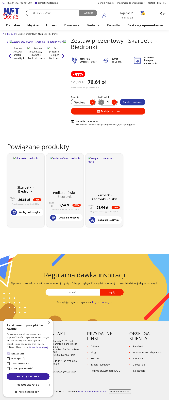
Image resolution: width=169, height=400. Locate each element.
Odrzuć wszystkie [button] (28, 384)
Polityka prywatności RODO (105, 370)
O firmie (95, 346)
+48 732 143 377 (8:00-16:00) (18, 2)
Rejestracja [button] (139, 370)
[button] (117, 15)
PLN (159, 2)
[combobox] (83, 102)
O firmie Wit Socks (106, 2)
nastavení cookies (120, 391)
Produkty (11, 34)
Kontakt (151, 2)
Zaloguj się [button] (139, 364)
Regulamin (138, 346)
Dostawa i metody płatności (148, 352)
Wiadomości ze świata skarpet (131, 2)
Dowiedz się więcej (38, 347)
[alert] (28, 358)
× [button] (49, 322)
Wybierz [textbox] (79, 102)
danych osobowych (101, 302)
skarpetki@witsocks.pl (48, 2)
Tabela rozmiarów (132, 102)
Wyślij (112, 292)
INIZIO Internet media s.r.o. (92, 391)
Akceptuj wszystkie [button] (28, 376)
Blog (93, 352)
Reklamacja (139, 358)
